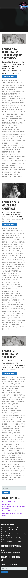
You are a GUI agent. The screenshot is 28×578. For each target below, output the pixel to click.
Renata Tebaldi (18, 320)
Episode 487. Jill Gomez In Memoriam (12, 528)
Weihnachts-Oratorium (12, 176)
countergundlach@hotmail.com (10, 552)
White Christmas (9, 480)
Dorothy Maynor (9, 269)
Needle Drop (7, 244)
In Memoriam (13, 98)
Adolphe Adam (19, 112)
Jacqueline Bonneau (16, 147)
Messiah (21, 156)
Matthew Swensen (10, 156)
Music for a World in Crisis (13, 242)
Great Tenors (8, 96)
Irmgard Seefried (9, 293)
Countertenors (9, 92)
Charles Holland (16, 118)
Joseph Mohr (18, 300)
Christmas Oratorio (10, 121)
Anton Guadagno (9, 114)
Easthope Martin (16, 271)
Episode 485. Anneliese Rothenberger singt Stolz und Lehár (12, 513)
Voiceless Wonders (10, 249)
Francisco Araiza (9, 410)
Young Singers (17, 109)
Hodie (17, 424)
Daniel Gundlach (17, 402)
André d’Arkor (15, 255)
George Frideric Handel (12, 136)
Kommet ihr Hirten (10, 435)
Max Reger (6, 311)
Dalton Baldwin (16, 123)
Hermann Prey (8, 143)
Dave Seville (7, 125)
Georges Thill (8, 138)
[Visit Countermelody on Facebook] (2, 561)
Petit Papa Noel (17, 448)
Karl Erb (16, 154)
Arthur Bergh (17, 260)
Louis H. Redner (17, 304)
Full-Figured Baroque (11, 94)
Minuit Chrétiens (16, 442)
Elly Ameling (17, 278)
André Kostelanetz (10, 257)
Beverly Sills (7, 262)
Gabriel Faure (18, 134)
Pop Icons (11, 105)
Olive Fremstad (16, 313)
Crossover (20, 92)
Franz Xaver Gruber (10, 132)
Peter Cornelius (9, 315)
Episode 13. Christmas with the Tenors (11, 354)
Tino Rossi (13, 174)
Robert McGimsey (9, 327)
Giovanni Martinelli (10, 289)
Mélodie (14, 103)
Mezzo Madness (18, 240)
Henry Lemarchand (17, 141)
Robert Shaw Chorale (16, 167)
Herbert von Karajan (11, 291)
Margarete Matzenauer (12, 307)
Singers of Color (15, 246)
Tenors (17, 471)
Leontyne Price (8, 302)
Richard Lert (14, 324)
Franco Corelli (14, 129)
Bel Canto (14, 87)
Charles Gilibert (9, 264)
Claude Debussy (8, 399)
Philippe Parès (8, 158)
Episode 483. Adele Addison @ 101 (11, 542)
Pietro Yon (6, 320)
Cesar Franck (18, 262)
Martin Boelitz (8, 309)
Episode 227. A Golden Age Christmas (10, 205)
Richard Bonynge (9, 322)
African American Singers (13, 85)
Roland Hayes (8, 170)
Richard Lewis (17, 163)
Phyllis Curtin (15, 318)
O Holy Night (12, 444)
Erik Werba (16, 280)
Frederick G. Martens (11, 284)
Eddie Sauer (7, 273)
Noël (4, 444)
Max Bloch (19, 309)
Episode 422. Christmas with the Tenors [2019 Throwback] (12, 53)
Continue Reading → (9, 77)
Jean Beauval (7, 150)
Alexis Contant (8, 253)
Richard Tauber (8, 165)
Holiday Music (16, 237)
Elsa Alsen (6, 280)
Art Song (6, 87)
